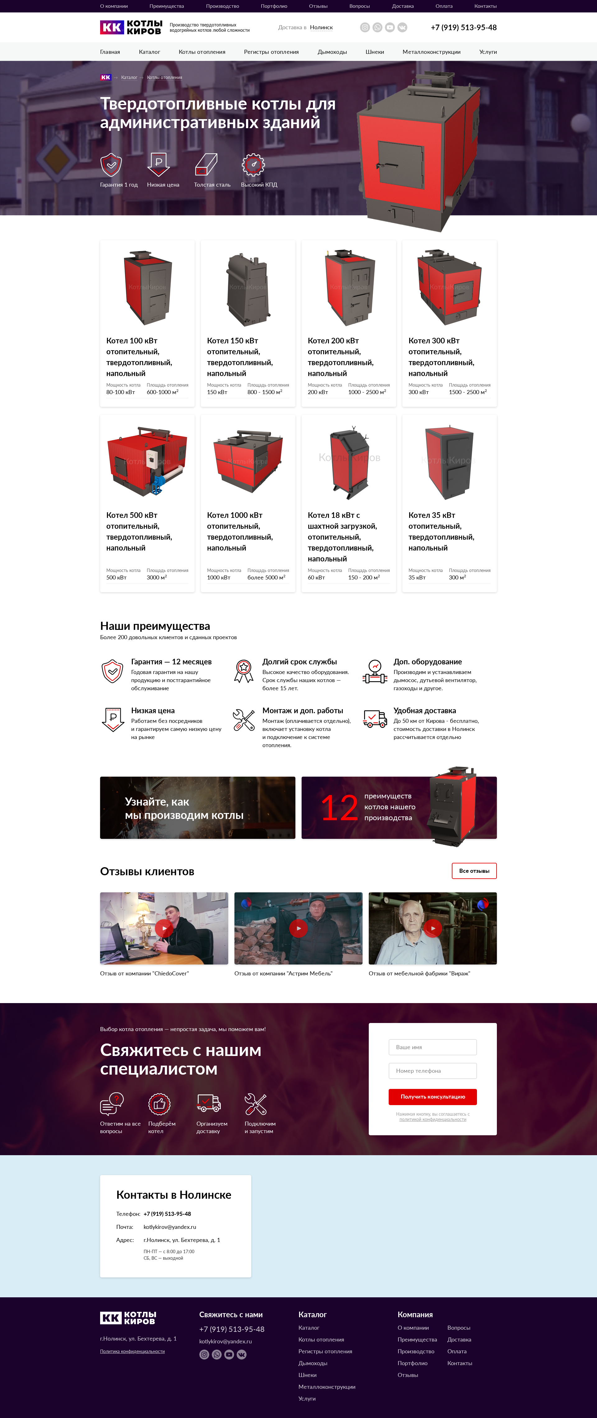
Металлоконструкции (431, 51)
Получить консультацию (433, 1096)
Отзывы (318, 5)
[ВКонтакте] (402, 27)
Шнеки (375, 51)
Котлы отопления (202, 51)
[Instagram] (365, 27)
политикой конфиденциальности (433, 1119)
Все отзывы (474, 870)
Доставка (403, 5)
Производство (222, 5)
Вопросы (359, 5)
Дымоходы (332, 51)
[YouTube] (390, 27)
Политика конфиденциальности (132, 1351)
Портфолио (274, 5)
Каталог (149, 51)
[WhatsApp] (377, 27)
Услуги (488, 51)
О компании (114, 5)
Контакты (485, 5)
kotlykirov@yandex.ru (170, 1226)
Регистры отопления (271, 51)
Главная (110, 51)
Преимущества (167, 5)
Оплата (444, 5)
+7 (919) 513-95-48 (464, 27)
